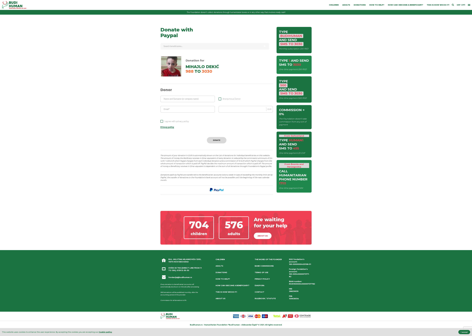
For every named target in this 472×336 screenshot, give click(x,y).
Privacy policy (167, 127)
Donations (221, 272)
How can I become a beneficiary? (232, 285)
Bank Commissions (264, 266)
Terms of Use (261, 272)
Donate (216, 140)
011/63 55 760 (174, 268)
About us (263, 236)
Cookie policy (105, 332)
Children (220, 259)
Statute (271, 298)
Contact (259, 292)
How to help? (223, 279)
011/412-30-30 (183, 270)
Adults (219, 266)
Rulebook (260, 298)
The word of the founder (268, 259)
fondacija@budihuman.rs (180, 277)
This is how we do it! (226, 292)
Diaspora (259, 285)
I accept (464, 332)
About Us (220, 298)
